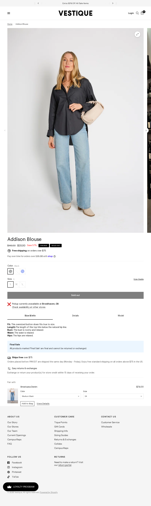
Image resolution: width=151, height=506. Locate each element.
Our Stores (12, 426)
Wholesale (106, 426)
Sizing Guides (61, 435)
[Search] (137, 13)
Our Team (12, 430)
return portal (64, 465)
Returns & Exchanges (65, 439)
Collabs (58, 443)
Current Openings (16, 435)
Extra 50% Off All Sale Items (76, 3)
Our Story (12, 422)
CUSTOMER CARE (64, 417)
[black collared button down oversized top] (137, 34)
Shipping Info (61, 430)
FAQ (9, 443)
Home (9, 24)
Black (10, 271)
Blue (22, 271)
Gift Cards (59, 426)
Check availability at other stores (29, 307)
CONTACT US (108, 417)
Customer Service (110, 422)
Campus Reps (14, 439)
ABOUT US (13, 417)
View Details (43, 404)
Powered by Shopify (49, 492)
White (16, 271)
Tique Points (60, 422)
